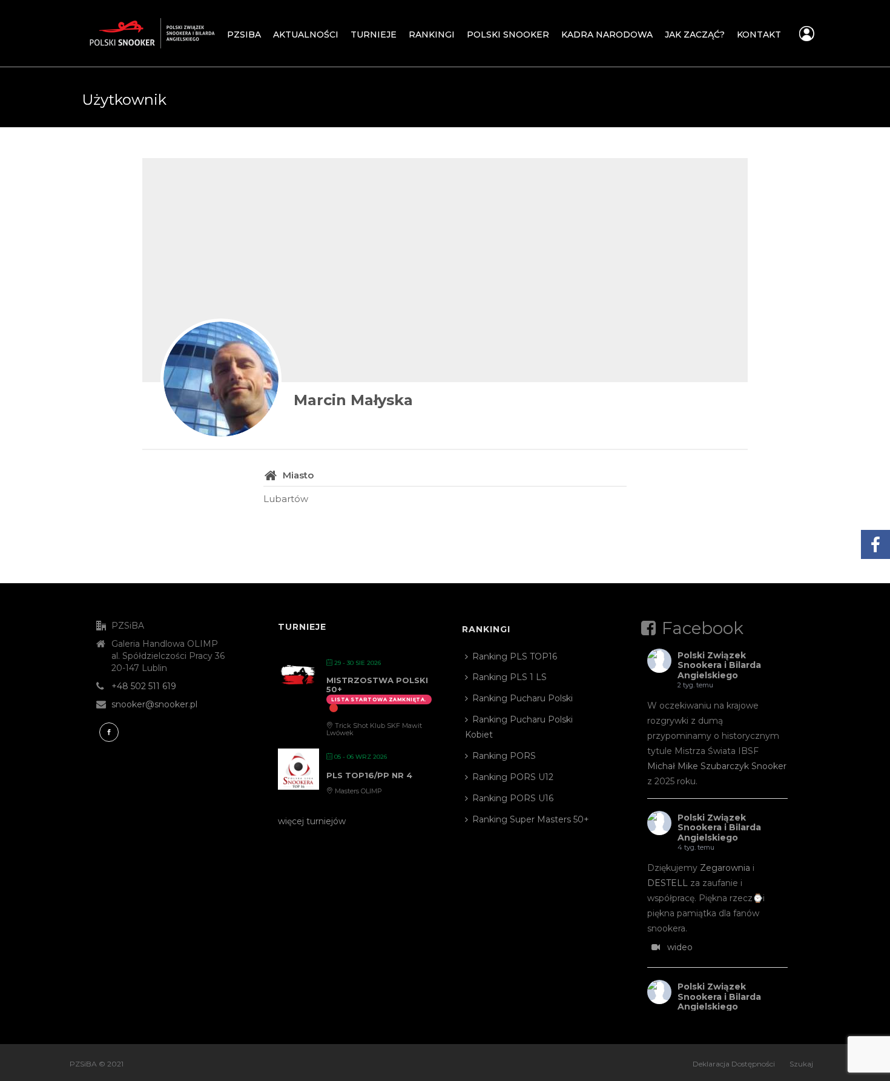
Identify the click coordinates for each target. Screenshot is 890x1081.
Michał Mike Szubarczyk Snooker (716, 766)
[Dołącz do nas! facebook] (109, 732)
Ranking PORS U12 (512, 777)
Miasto (298, 475)
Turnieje (374, 34)
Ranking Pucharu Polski (522, 698)
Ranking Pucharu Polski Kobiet (519, 727)
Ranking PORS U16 (512, 798)
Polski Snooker (508, 34)
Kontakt (759, 34)
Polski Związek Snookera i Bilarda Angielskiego (719, 665)
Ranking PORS (504, 755)
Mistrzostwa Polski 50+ (377, 685)
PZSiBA (244, 34)
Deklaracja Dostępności (734, 1063)
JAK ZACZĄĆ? (695, 34)
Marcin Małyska (353, 400)
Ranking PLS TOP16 (514, 656)
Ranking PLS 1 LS (509, 677)
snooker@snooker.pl (154, 704)
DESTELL (667, 883)
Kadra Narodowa (607, 34)
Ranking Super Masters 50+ (530, 819)
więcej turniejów (312, 821)
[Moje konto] (806, 37)
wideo (680, 947)
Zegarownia (725, 867)
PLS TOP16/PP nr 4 (369, 775)
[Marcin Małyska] (221, 379)
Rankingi (432, 34)
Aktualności (305, 34)
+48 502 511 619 (143, 686)
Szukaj (801, 1063)
